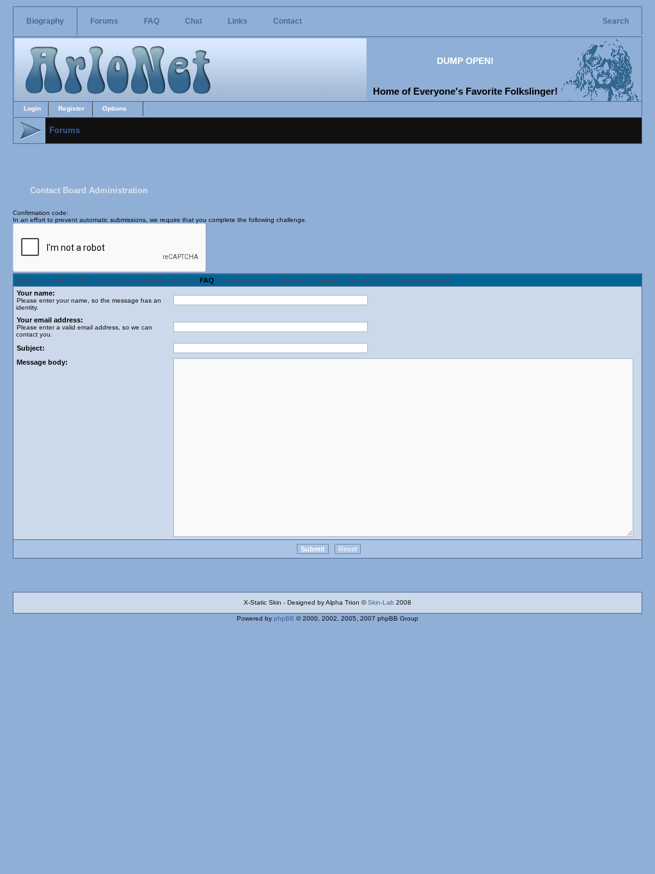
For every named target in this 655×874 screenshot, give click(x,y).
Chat (193, 21)
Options (114, 108)
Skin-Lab (381, 602)
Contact (287, 21)
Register (71, 108)
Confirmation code (40, 212)
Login (32, 108)
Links (238, 21)
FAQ (151, 21)
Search (616, 21)
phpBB (284, 618)
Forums (104, 21)
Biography (45, 21)
